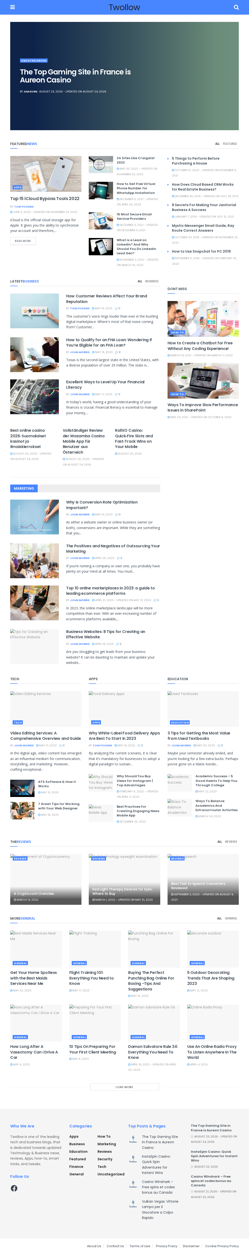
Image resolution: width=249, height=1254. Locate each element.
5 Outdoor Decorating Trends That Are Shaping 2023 (211, 978)
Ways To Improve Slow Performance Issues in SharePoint (203, 407)
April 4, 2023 (198, 1064)
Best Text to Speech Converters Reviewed (198, 885)
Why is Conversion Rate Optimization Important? (102, 504)
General (231, 918)
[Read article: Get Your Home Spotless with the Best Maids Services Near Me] (36, 949)
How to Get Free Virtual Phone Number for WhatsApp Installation (136, 188)
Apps (17, 187)
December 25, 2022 (132, 822)
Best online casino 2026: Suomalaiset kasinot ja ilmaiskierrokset (28, 438)
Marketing (107, 1144)
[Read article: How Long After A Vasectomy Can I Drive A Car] (36, 1023)
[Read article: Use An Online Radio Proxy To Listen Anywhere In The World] (213, 1023)
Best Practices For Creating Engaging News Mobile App (138, 811)
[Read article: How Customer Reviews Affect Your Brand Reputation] (34, 310)
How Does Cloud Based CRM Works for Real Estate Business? (203, 187)
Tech (18, 722)
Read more (25, 241)
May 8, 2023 (80, 1059)
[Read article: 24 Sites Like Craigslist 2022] (101, 165)
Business (152, 281)
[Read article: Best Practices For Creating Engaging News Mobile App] (101, 813)
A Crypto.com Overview (34, 893)
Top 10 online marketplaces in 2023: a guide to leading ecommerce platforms (110, 590)
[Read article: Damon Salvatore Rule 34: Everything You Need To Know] (154, 1023)
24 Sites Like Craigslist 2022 (136, 160)
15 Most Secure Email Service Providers (134, 216)
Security (105, 1159)
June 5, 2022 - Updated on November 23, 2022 (44, 212)
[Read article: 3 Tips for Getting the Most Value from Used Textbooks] (203, 709)
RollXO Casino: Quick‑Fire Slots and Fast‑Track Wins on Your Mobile (134, 438)
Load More (124, 1087)
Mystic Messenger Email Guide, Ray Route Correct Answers (203, 228)
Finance (76, 1166)
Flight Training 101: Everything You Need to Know (91, 978)
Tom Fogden (23, 207)
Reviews (231, 842)
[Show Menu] (12, 7)
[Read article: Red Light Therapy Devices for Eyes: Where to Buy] (124, 879)
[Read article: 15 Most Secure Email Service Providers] (101, 221)
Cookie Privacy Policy (222, 1246)
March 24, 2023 (209, 816)
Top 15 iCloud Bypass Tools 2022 (45, 198)
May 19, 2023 (103, 308)
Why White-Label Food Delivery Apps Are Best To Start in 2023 (124, 735)
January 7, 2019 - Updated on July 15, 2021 (204, 217)
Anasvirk (31, 91)
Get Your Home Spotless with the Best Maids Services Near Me (33, 978)
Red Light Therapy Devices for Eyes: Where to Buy (122, 891)
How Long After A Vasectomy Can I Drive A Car (34, 1052)
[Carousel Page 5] (232, 86)
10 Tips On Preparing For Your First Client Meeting (92, 1049)
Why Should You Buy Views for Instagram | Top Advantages (135, 780)
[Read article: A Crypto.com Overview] (45, 879)
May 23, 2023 (21, 990)
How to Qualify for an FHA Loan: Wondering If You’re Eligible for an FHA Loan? (109, 342)
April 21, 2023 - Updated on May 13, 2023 (122, 600)
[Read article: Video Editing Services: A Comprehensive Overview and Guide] (45, 709)
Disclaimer (191, 1246)
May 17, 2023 (103, 394)
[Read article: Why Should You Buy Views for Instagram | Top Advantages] (101, 783)
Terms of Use (140, 1246)
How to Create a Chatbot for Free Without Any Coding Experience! (200, 345)
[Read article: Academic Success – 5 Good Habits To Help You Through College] (180, 783)
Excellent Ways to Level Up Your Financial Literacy (105, 384)
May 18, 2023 (103, 352)
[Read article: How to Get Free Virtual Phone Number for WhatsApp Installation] (101, 190)
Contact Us (115, 1246)
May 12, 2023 (198, 990)
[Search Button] (236, 7)
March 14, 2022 (27, 900)
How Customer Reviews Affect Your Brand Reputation (106, 298)
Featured (230, 144)
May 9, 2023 (21, 1064)
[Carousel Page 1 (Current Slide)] (232, 65)
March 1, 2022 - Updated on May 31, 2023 (124, 900)
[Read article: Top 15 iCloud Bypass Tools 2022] (45, 174)
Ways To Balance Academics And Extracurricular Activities (217, 805)
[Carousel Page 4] (232, 81)
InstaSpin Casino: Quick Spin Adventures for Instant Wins (214, 1156)
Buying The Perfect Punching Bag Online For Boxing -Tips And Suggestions (151, 981)
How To (177, 332)
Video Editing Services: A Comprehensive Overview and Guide (45, 735)
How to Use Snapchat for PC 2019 (201, 251)
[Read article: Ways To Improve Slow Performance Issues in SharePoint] (203, 381)
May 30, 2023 (205, 745)
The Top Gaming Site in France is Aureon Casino (75, 76)
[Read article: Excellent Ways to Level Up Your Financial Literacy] (34, 396)
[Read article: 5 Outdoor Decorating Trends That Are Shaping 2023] (213, 949)
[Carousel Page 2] (232, 70)
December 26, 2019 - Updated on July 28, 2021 (206, 196)
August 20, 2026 (129, 454)
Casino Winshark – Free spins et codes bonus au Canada (158, 1187)
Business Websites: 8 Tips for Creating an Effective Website (105, 634)
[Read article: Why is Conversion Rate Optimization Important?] (34, 517)
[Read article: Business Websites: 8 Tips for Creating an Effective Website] (34, 646)
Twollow (124, 7)
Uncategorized (34, 61)
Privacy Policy (166, 1246)
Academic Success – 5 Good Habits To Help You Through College (216, 780)
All (217, 144)
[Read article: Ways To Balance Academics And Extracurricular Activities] (180, 807)
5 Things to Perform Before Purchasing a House (196, 161)
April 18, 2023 (104, 644)
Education (180, 722)
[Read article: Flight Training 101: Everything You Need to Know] (95, 949)
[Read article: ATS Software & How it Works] (22, 788)
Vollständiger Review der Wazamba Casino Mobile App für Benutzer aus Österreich (84, 441)
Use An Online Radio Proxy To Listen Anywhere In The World (212, 1052)
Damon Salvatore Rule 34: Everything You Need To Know (153, 1052)
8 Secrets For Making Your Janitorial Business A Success (204, 207)
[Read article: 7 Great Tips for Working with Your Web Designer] (22, 810)
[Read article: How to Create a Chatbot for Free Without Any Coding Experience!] (203, 319)
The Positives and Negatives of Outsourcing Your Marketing (113, 548)
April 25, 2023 (104, 558)
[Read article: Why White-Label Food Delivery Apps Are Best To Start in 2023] (124, 709)
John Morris (79, 352)
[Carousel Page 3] (232, 76)
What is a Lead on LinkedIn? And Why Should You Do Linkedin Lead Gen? (136, 247)
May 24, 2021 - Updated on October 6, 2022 (200, 417)
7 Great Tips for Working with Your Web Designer (59, 806)
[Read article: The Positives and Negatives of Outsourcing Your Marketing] (34, 560)
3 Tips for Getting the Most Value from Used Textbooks (199, 735)
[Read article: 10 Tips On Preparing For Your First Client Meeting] (95, 1023)
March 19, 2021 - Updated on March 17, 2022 (201, 355)
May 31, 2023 (103, 514)
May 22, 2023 (207, 791)
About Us (94, 1246)
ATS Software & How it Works (57, 783)
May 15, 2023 (139, 996)
